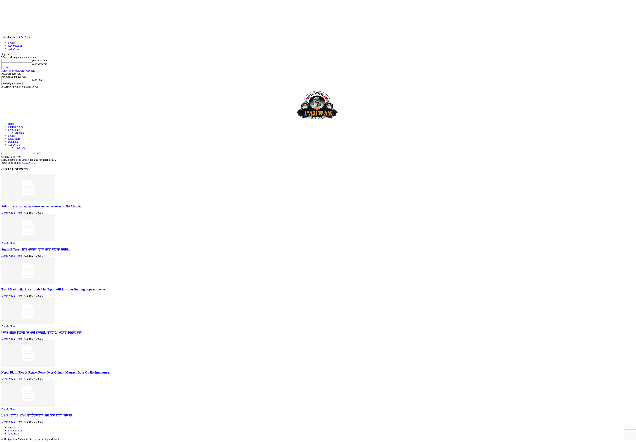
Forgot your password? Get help (18, 70)
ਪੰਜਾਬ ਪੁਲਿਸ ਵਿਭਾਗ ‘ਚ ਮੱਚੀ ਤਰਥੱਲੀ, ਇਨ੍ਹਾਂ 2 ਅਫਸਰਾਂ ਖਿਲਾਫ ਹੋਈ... (42, 332)
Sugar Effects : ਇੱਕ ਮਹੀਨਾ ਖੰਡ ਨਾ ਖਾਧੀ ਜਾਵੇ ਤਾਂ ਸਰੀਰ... (36, 249)
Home (11, 123)
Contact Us (14, 144)
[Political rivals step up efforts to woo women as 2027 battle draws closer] (28, 200)
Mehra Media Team (11, 212)
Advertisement (15, 45)
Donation (13, 141)
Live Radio (14, 129)
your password (39, 64)
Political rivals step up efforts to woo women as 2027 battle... (42, 206)
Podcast (12, 42)
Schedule (19, 132)
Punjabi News (15, 126)
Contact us (13, 48)
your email (37, 79)
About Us (20, 147)
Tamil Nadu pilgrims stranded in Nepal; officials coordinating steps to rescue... (54, 289)
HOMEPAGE (27, 162)
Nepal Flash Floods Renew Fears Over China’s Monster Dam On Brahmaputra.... (56, 372)
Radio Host (14, 138)
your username (39, 60)
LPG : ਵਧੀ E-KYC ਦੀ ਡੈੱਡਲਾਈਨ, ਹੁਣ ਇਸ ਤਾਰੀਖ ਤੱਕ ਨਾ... (38, 415)
